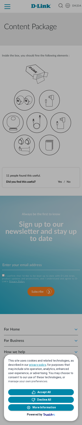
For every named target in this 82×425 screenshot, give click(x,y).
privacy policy (37, 364)
